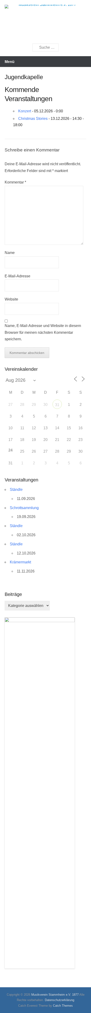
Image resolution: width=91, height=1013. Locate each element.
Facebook (37, 35)
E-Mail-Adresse (17, 276)
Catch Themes (63, 1005)
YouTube (47, 35)
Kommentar (15, 182)
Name (10, 253)
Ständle (16, 490)
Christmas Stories (33, 119)
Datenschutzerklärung (59, 1000)
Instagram (57, 35)
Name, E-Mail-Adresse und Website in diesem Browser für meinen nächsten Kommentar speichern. (43, 332)
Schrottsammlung (24, 508)
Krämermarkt (20, 562)
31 (57, 405)
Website (11, 299)
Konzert (24, 111)
